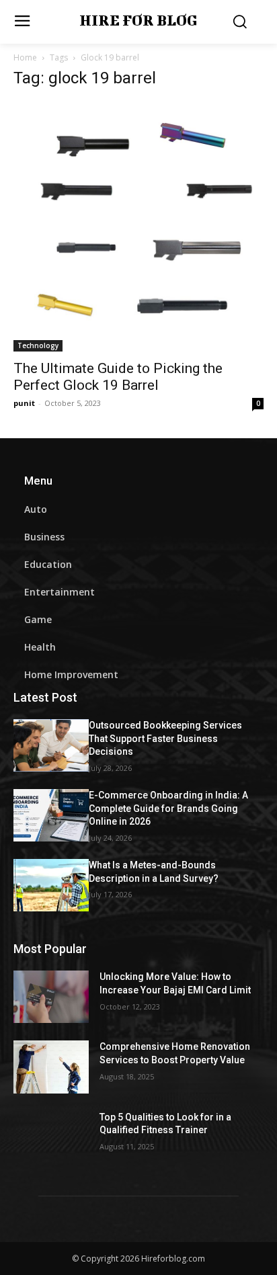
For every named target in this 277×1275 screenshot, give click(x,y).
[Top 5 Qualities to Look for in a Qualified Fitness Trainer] (51, 1137)
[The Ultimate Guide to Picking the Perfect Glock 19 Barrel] (138, 226)
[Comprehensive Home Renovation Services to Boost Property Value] (51, 1066)
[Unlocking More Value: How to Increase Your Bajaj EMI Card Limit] (51, 997)
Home (25, 57)
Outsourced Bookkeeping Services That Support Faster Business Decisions (165, 738)
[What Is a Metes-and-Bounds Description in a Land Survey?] (51, 885)
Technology (37, 345)
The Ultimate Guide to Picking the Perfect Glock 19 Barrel (118, 376)
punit (24, 403)
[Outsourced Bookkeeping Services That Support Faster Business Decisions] (51, 745)
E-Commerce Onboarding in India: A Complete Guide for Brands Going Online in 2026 (168, 808)
